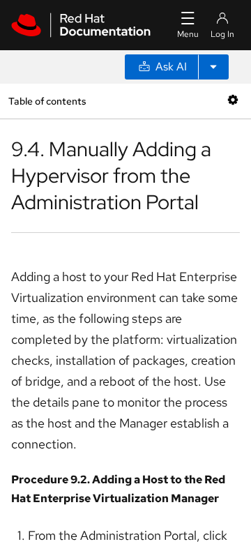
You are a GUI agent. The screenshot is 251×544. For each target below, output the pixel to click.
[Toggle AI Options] (213, 67)
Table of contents (47, 100)
